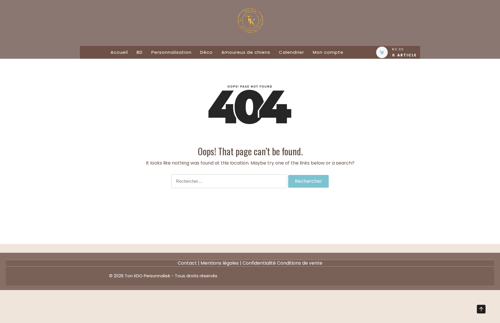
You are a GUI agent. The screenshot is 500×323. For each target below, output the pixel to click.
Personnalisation (171, 52)
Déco (206, 52)
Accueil (119, 52)
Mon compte (328, 52)
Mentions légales (220, 263)
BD (140, 52)
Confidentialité (259, 263)
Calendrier (291, 52)
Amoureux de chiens (245, 52)
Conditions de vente (299, 263)
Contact (187, 263)
